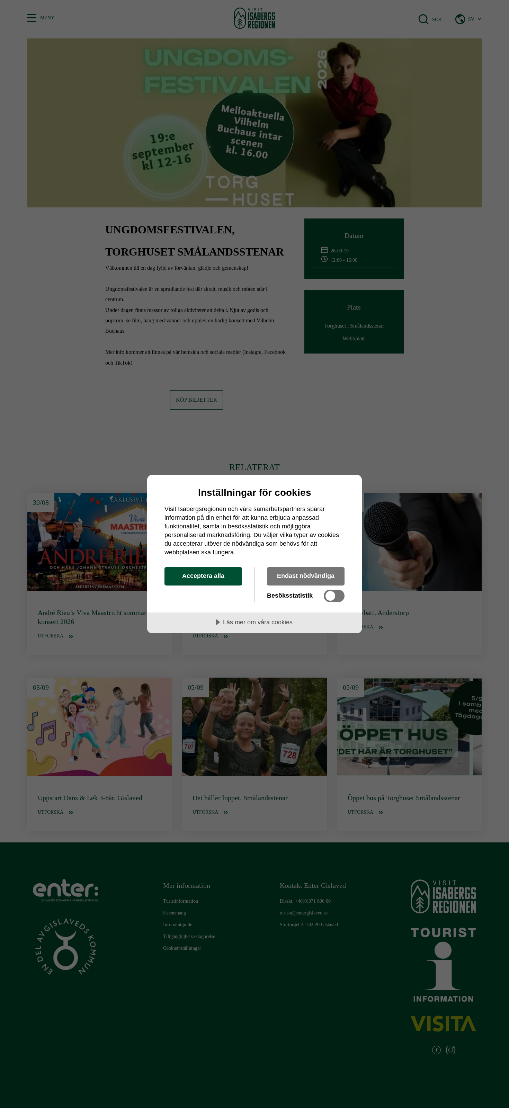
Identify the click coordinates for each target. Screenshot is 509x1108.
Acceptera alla (203, 575)
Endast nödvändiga (305, 575)
